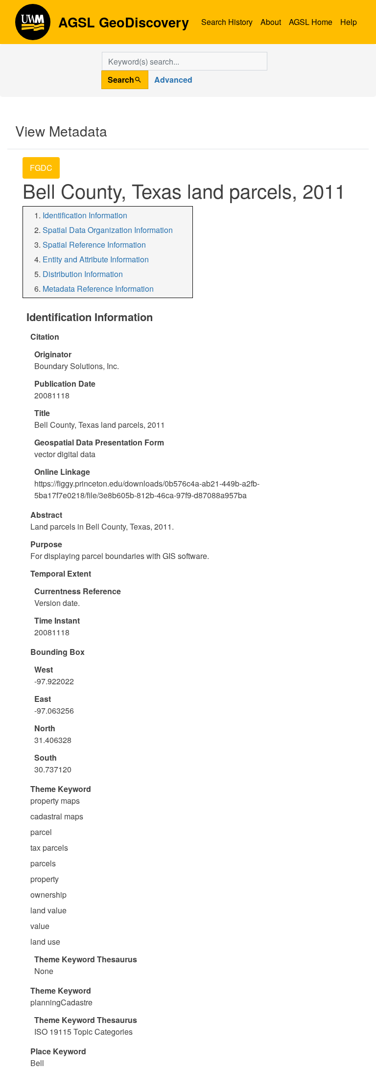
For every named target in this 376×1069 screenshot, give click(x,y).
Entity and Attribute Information (96, 259)
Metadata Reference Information (98, 288)
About (270, 21)
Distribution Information (83, 273)
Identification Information (85, 215)
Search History (227, 21)
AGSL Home (310, 21)
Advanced (173, 79)
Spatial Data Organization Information (108, 229)
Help (348, 21)
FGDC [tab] (41, 167)
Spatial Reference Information (94, 244)
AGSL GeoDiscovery (33, 25)
